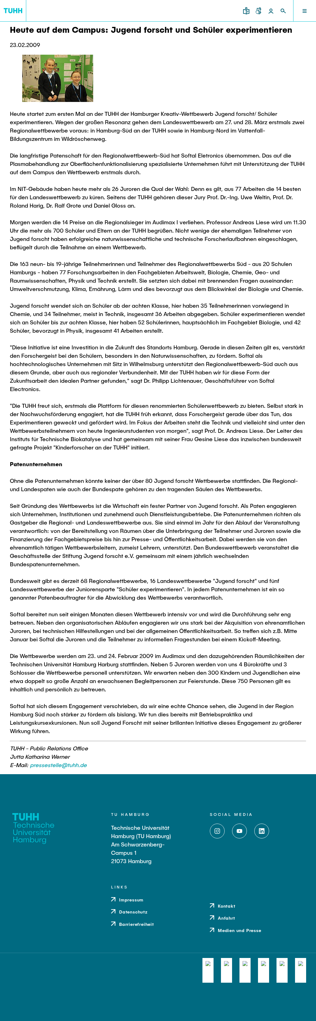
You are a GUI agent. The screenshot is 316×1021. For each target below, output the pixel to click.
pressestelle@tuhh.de (58, 765)
